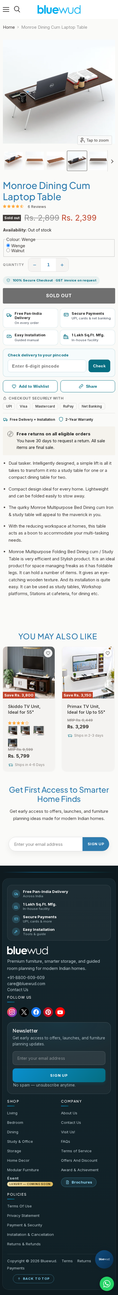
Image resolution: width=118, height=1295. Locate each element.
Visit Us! (68, 1132)
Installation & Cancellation (30, 1234)
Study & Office (20, 1141)
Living (12, 1113)
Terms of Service (76, 1151)
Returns (84, 1261)
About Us (69, 1113)
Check (99, 366)
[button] (13, 161)
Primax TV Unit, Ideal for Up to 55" (86, 709)
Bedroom (15, 1122)
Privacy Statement (23, 1215)
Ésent (29, 1181)
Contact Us (17, 989)
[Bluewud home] (27, 950)
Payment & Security (24, 1225)
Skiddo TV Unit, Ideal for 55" (24, 709)
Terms (67, 1261)
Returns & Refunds (24, 1244)
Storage (14, 1151)
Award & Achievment (80, 1169)
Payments (16, 1268)
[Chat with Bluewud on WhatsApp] (107, 1284)
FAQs (65, 1141)
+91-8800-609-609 (26, 977)
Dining (12, 1132)
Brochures (82, 1182)
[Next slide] (112, 160)
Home (9, 27)
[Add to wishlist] (48, 653)
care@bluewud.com (26, 983)
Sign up (96, 844)
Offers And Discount (79, 1160)
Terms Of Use (19, 1206)
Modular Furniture (23, 1169)
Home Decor (18, 1160)
